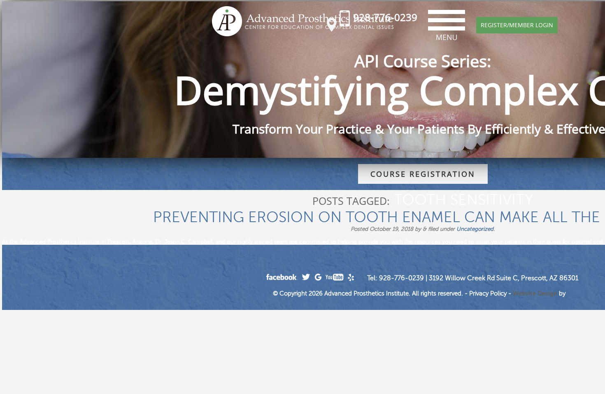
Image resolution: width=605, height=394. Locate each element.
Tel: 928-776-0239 (395, 278)
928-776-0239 (385, 17)
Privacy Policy (488, 293)
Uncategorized (474, 229)
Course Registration (422, 174)
